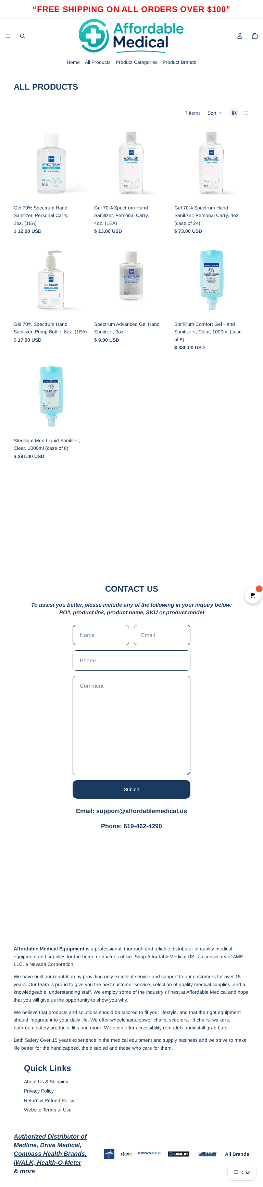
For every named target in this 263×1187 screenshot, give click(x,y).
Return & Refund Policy (49, 1100)
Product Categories (137, 62)
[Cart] (254, 36)
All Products (98, 62)
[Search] (22, 36)
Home (73, 62)
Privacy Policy (39, 1091)
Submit (131, 789)
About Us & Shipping (46, 1081)
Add (164, 190)
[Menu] (8, 36)
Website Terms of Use (48, 1109)
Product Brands (179, 62)
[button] (215, 113)
